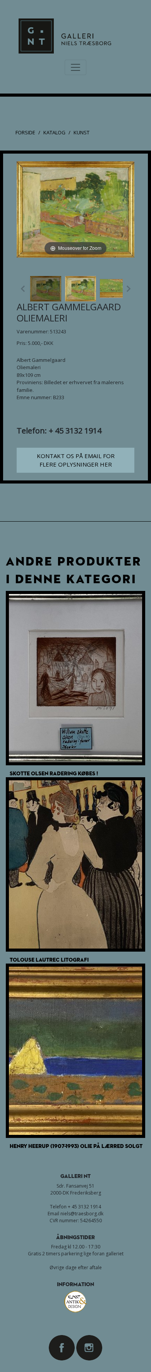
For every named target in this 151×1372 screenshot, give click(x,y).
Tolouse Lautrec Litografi (49, 959)
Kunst (81, 132)
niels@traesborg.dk (81, 1213)
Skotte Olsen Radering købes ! (54, 773)
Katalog (54, 132)
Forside (25, 132)
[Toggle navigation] (75, 67)
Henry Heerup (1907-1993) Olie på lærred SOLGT (76, 1145)
